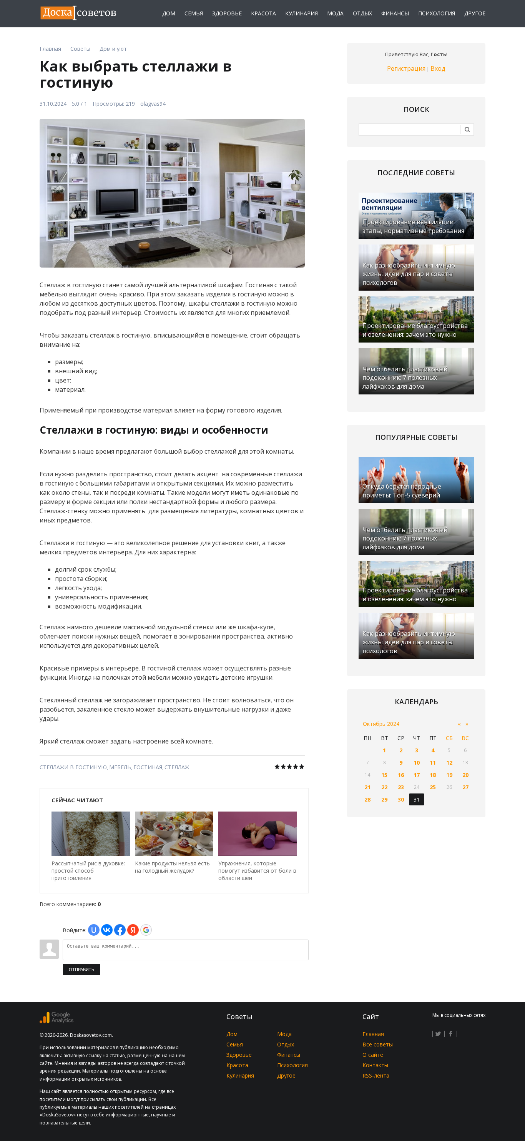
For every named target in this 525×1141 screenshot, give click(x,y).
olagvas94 (153, 103)
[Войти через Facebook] (120, 930)
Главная (373, 1034)
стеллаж (176, 767)
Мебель (120, 767)
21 (367, 787)
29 (384, 799)
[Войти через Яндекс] (133, 930)
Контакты (375, 1065)
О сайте (372, 1054)
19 (449, 774)
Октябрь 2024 (381, 723)
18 (433, 774)
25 (433, 787)
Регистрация (406, 68)
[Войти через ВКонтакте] (107, 930)
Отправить (81, 969)
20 (465, 774)
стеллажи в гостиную (73, 767)
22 (384, 787)
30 (401, 799)
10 (417, 762)
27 (465, 787)
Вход (437, 68)
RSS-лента (375, 1075)
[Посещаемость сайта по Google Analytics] (56, 1021)
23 (401, 787)
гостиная (147, 767)
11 (433, 762)
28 (367, 799)
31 (417, 799)
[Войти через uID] (94, 930)
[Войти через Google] (146, 930)
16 (401, 774)
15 (384, 774)
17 (417, 774)
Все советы (377, 1044)
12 (449, 762)
